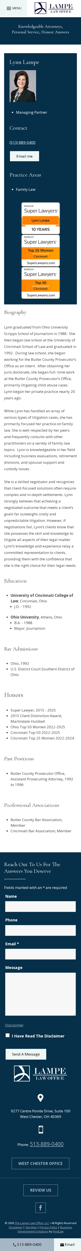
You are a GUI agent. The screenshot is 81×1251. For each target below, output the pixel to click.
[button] (13, 8)
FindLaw (58, 1231)
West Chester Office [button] (40, 1163)
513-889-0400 (47, 1143)
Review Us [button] (40, 1190)
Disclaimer (14, 1025)
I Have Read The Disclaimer (38, 1036)
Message (13, 967)
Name (11, 896)
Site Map (31, 1227)
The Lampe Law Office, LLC (32, 1223)
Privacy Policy (48, 1227)
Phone (11, 919)
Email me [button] (24, 156)
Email (12, 943)
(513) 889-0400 (22, 142)
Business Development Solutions (45, 1229)
